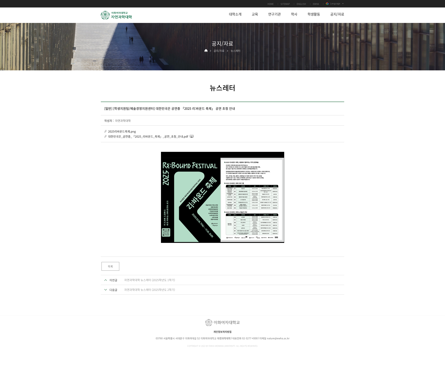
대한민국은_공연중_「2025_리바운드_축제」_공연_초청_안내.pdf (148, 136)
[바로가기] (116, 15)
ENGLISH (301, 4)
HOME (271, 4)
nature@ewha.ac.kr (278, 338)
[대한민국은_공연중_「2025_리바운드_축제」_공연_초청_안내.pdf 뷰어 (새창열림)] (192, 136)
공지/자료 (219, 51)
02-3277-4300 (250, 338)
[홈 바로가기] (206, 50)
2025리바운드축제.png (122, 131)
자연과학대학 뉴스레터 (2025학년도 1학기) (149, 280)
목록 (110, 266)
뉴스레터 (235, 51)
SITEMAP (285, 4)
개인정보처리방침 (222, 331)
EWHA (316, 4)
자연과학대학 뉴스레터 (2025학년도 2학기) (149, 290)
